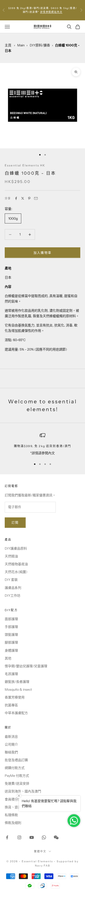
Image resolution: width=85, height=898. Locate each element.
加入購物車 (43, 252)
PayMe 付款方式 (17, 776)
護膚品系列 (13, 588)
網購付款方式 (15, 768)
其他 (8, 658)
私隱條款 (11, 815)
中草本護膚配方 (16, 713)
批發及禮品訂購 (16, 760)
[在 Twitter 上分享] (23, 198)
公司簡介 (11, 744)
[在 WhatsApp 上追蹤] (44, 837)
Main (21, 45)
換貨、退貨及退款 (18, 807)
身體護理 (11, 650)
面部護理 (11, 619)
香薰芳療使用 (15, 697)
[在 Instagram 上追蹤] (19, 837)
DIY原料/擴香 (40, 45)
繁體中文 (40, 851)
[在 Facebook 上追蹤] (7, 837)
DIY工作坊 (12, 595)
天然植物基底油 (16, 564)
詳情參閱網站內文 (51, 11)
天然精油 (11, 556)
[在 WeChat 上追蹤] (56, 837)
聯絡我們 (11, 752)
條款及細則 (13, 823)
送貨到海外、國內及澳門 (23, 791)
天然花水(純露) (16, 572)
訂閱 (15, 522)
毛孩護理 (11, 674)
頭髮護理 (11, 634)
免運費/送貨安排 (17, 783)
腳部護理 (11, 642)
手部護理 (11, 627)
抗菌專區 (11, 705)
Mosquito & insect (18, 689)
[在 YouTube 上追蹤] (31, 837)
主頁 (8, 45)
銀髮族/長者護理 (17, 682)
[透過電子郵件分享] (36, 198)
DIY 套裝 (11, 580)
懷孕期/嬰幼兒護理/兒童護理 (26, 666)
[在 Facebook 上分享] (16, 198)
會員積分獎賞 (15, 799)
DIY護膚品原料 (16, 548)
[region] (42, 444)
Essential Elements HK (25, 165)
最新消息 (11, 736)
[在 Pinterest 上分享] (29, 198)
